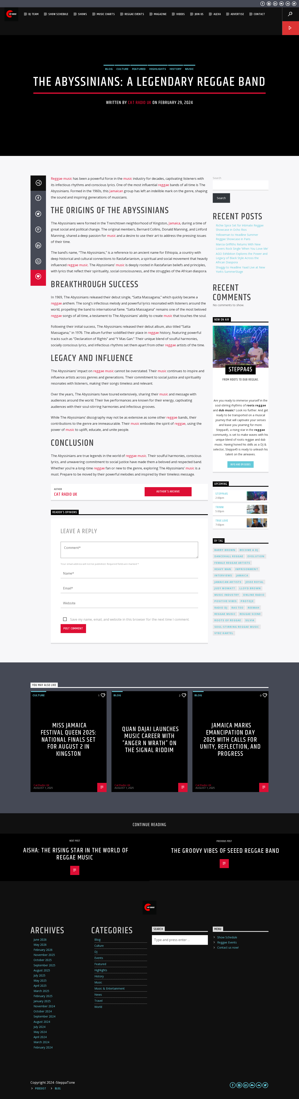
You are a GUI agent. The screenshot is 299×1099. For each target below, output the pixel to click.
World (98, 1007)
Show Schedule (58, 14)
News (98, 994)
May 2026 (40, 945)
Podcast (40, 1088)
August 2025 (42, 970)
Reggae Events (134, 14)
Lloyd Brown (250, 588)
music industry (226, 595)
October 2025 (43, 960)
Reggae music (61, 178)
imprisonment (246, 569)
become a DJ (249, 550)
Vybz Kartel (224, 633)
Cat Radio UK (139, 102)
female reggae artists (232, 563)
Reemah (253, 607)
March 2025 (41, 991)
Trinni (219, 507)
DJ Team (33, 14)
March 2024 (41, 1042)
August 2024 (42, 1022)
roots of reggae (227, 620)
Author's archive (168, 491)
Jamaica (174, 223)
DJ (95, 952)
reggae (163, 185)
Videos (180, 14)
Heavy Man (222, 569)
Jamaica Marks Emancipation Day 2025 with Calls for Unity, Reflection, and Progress (230, 740)
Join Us (199, 14)
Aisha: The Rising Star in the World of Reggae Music (75, 854)
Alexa (217, 14)
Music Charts (106, 14)
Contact (259, 14)
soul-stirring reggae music (236, 627)
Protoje (247, 601)
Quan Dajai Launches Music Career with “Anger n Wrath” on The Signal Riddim (150, 739)
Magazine (160, 14)
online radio (253, 595)
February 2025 (43, 996)
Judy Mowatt (224, 588)
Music (189, 69)
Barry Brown (225, 550)
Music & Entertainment (109, 988)
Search (217, 178)
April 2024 (40, 1037)
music (127, 178)
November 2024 (44, 1006)
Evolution (256, 556)
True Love (221, 520)
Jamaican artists (227, 582)
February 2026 (43, 950)
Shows (82, 14)
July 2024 (39, 1027)
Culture (122, 69)
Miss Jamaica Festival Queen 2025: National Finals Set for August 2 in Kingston (69, 740)
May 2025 (40, 980)
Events (98, 958)
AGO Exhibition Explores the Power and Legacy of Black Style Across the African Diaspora (241, 258)
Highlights (157, 69)
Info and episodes (240, 464)
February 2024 (43, 1047)
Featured (139, 69)
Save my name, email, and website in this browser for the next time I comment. (129, 619)
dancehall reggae (228, 556)
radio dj (221, 607)
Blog (109, 69)
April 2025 (40, 986)
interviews (223, 575)
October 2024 (43, 1011)
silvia (249, 620)
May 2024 (40, 1032)
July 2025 (39, 975)
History (175, 69)
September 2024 (44, 1016)
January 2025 (42, 1001)
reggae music (77, 265)
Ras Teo (237, 607)
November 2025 (44, 955)
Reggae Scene (250, 614)
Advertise (237, 14)
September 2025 (44, 965)
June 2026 (40, 939)
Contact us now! (228, 947)
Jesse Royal (255, 582)
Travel (98, 1001)
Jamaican (116, 191)
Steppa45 (221, 493)
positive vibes (225, 601)
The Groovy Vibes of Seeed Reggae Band (225, 851)
